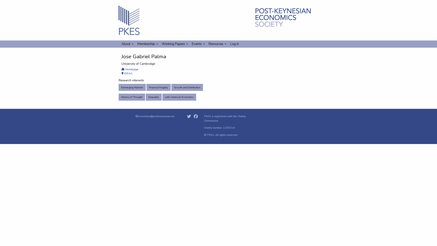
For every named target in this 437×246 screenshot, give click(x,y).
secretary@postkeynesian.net (156, 116)
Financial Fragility (158, 87)
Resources (215, 44)
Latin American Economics (179, 97)
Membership (146, 44)
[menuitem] (127, 44)
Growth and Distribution (187, 87)
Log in (234, 44)
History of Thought (131, 97)
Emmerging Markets (132, 87)
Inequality (153, 97)
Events (197, 44)
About (125, 44)
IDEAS (127, 73)
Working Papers (173, 44)
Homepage (131, 69)
